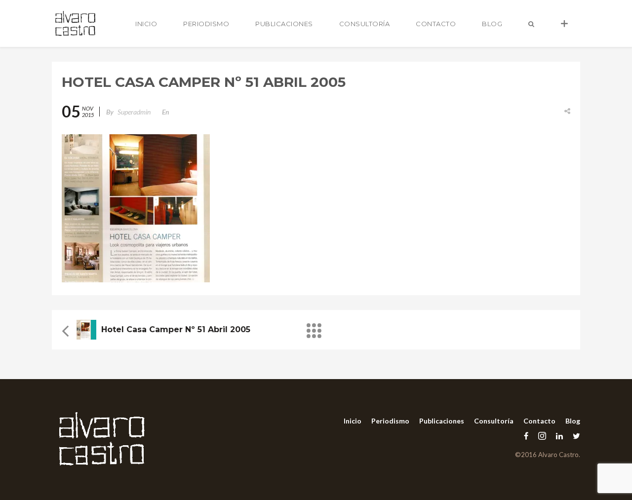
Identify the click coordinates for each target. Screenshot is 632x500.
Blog (492, 24)
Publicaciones (284, 24)
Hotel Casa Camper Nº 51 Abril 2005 (175, 329)
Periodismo (206, 24)
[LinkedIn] (559, 435)
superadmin (134, 112)
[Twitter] (574, 435)
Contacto (436, 24)
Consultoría (364, 24)
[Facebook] (526, 435)
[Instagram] (542, 435)
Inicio (146, 24)
